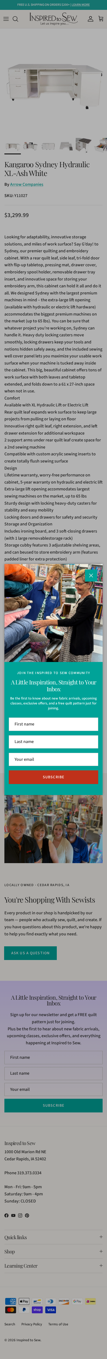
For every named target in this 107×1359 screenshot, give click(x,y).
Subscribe (53, 777)
